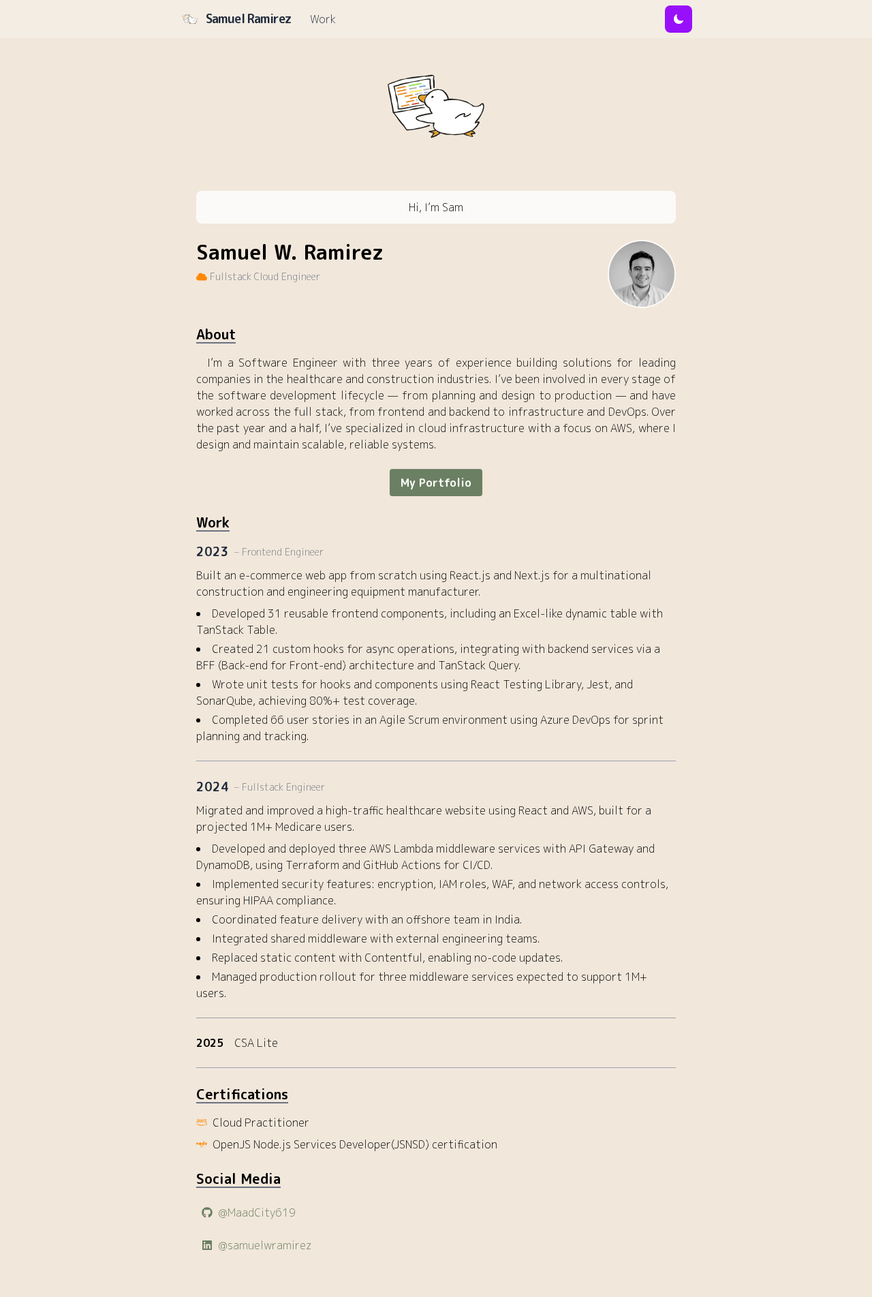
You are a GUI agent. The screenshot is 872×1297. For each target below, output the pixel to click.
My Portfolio (436, 482)
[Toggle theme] (678, 19)
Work (323, 19)
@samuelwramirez (264, 1245)
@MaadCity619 (257, 1212)
